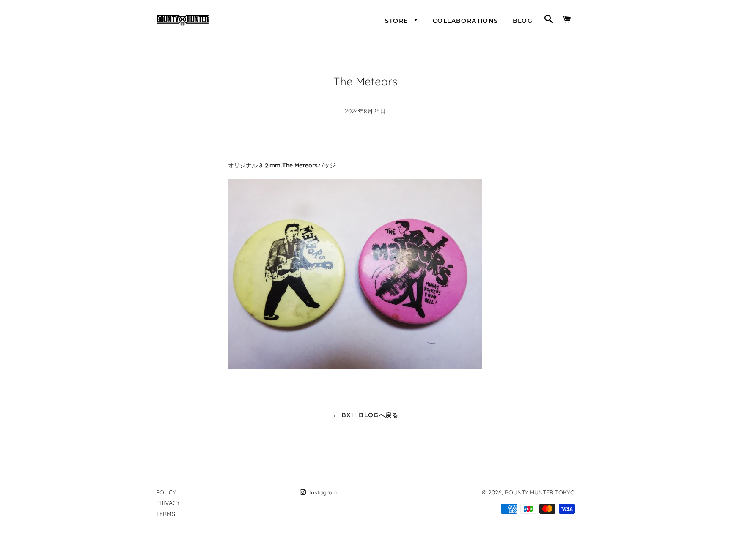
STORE (397, 21)
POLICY (166, 492)
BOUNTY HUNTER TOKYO (540, 492)
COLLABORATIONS (465, 21)
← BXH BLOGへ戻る (365, 415)
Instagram (323, 492)
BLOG (523, 21)
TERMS (165, 514)
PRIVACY (168, 503)
